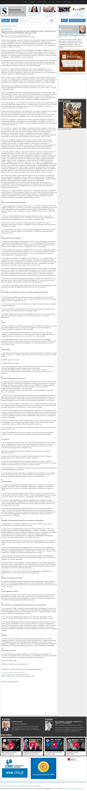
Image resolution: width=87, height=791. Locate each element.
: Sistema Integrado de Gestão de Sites (70, 788)
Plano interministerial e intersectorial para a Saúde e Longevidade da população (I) (72, 36)
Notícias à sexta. (41, 1)
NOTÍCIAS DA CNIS (11, 26)
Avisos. (59, 1)
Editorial (61, 47)
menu (64, 20)
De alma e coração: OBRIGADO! (72, 753)
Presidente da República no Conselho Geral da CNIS (31, 753)
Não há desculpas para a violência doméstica (9, 753)
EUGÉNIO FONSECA (17, 721)
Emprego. (51, 1)
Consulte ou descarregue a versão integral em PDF (17, 35)
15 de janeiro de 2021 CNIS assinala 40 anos (53, 753)
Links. (75, 1)
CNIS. (25, 1)
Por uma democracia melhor (19, 724)
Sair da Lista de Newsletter (33, 786)
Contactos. (32, 1)
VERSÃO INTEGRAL (6, 29)
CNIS (54, 788)
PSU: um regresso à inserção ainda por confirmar (68, 725)
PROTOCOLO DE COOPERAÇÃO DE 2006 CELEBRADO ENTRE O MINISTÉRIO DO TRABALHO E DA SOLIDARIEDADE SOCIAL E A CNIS (28, 32)
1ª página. (82, 1)
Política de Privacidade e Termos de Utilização (12, 786)
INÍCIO (3, 26)
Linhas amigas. (67, 1)
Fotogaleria (6, 20)
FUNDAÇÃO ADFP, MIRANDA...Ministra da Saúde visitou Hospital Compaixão (64, 14)
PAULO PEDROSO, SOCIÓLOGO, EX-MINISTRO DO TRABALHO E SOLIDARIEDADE (68, 722)
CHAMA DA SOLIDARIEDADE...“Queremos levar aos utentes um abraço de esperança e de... (34, 14)
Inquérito (14, 20)
